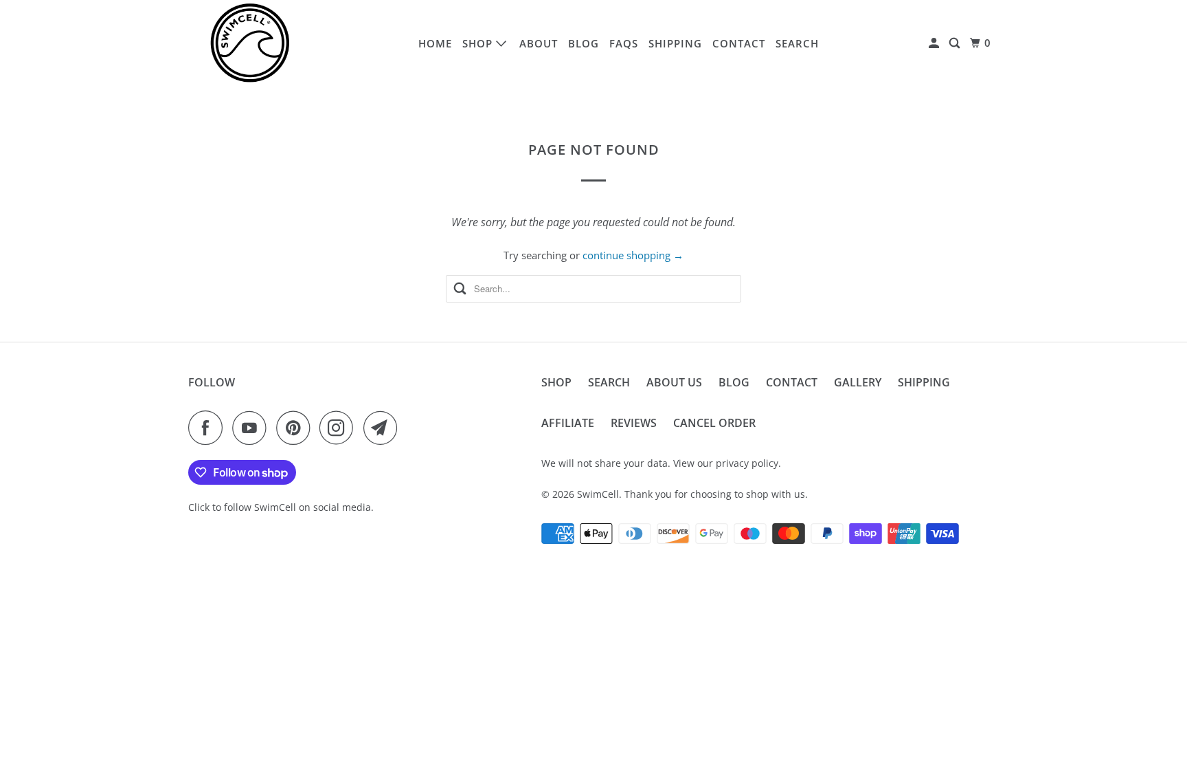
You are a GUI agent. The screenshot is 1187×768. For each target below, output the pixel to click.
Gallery (857, 382)
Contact (738, 43)
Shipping (675, 43)
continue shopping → (633, 255)
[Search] (956, 43)
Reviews (634, 422)
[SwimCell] (250, 43)
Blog (583, 43)
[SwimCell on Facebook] (208, 427)
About (538, 43)
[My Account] (935, 43)
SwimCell (598, 494)
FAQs (623, 43)
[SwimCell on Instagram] (340, 427)
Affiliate (567, 422)
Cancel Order (714, 422)
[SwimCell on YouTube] (252, 427)
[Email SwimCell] (384, 427)
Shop (479, 43)
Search (797, 43)
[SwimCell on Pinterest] (296, 427)
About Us (674, 382)
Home (435, 43)
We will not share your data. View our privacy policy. (661, 463)
